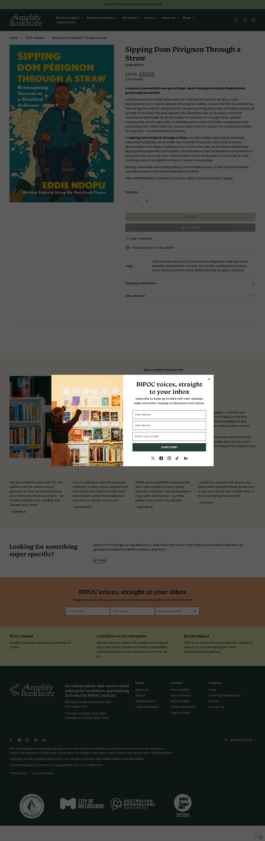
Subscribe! (169, 447)
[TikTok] (177, 458)
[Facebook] (161, 458)
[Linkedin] (185, 458)
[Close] (209, 379)
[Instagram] (169, 458)
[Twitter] (153, 458)
